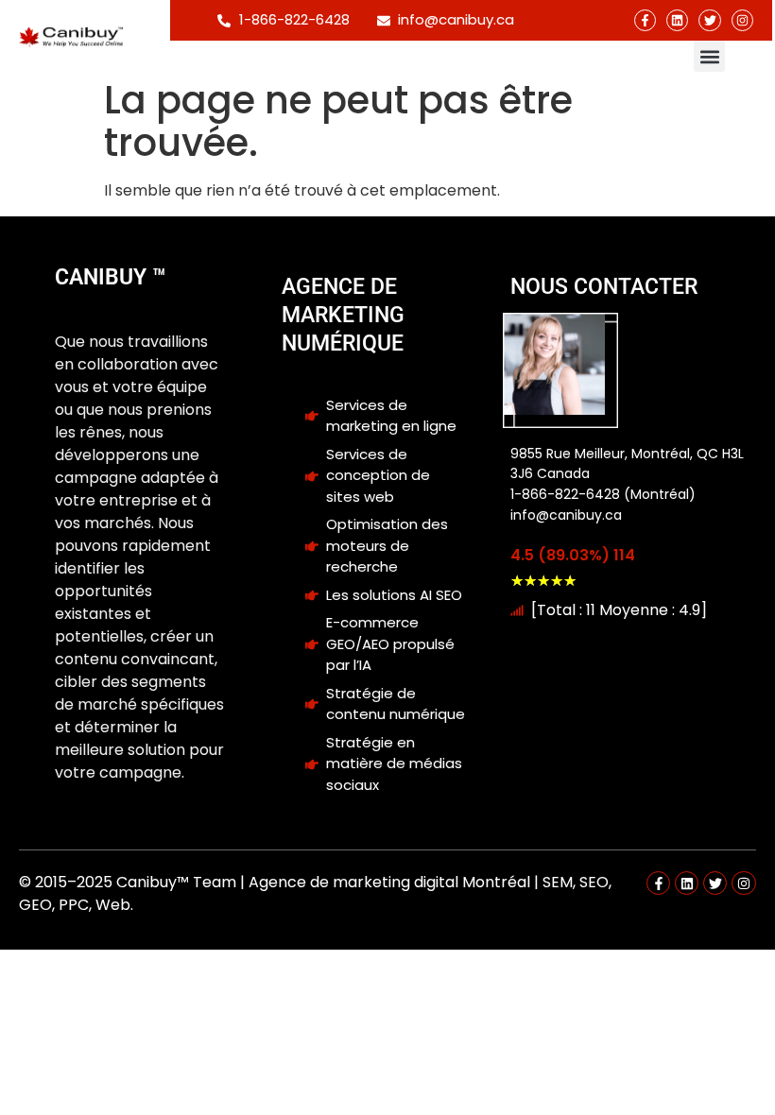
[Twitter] (709, 20)
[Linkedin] (677, 20)
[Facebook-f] (645, 20)
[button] (709, 56)
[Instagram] (742, 20)
